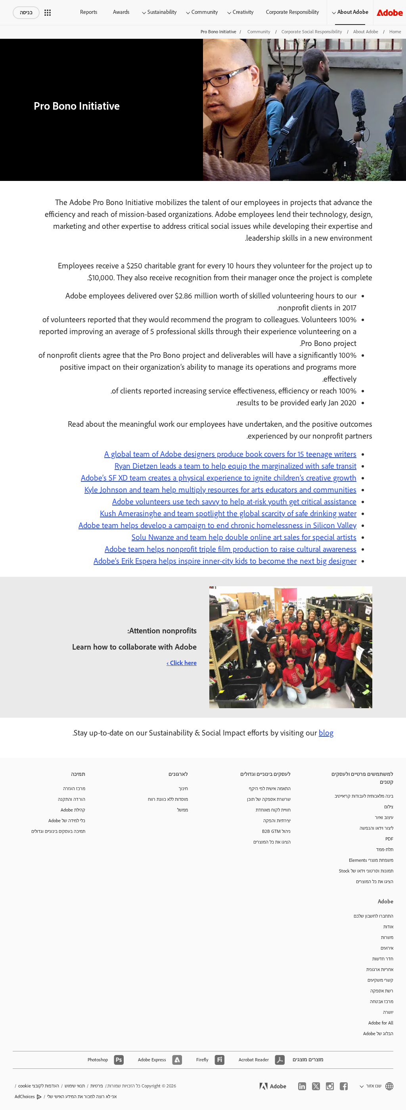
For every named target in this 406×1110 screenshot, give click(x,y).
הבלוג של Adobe (378, 1034)
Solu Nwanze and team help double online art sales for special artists (244, 537)
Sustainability (161, 12)
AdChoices (25, 1097)
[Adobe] (389, 12)
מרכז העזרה (74, 789)
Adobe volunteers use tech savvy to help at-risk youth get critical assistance (234, 502)
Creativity (243, 12)
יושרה (388, 1012)
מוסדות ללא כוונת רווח (168, 799)
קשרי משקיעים (380, 980)
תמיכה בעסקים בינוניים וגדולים (58, 831)
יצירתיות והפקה (277, 821)
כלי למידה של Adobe (66, 821)
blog (326, 733)
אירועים (387, 948)
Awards (121, 12)
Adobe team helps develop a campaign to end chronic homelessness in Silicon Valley (217, 525)
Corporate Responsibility (292, 12)
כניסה (26, 13)
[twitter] (316, 1086)
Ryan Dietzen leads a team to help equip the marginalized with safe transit (235, 466)
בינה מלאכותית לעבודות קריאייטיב (364, 796)
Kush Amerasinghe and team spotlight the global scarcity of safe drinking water (228, 514)
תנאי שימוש (75, 1086)
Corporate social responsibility (312, 32)
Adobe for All (380, 1023)
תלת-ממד (384, 850)
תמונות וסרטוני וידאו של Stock (366, 871)
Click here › (182, 663)
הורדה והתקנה (71, 799)
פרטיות (96, 1086)
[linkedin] (302, 1086)
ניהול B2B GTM (276, 831)
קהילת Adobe (73, 810)
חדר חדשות (382, 959)
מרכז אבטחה (381, 1002)
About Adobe (352, 12)
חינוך (183, 789)
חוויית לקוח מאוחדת (273, 810)
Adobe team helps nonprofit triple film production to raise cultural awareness (230, 549)
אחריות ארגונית (379, 970)
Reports (88, 12)
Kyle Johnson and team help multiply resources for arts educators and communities (220, 490)
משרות (387, 938)
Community (205, 12)
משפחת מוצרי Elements (371, 860)
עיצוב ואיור (384, 818)
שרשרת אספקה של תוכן (269, 799)
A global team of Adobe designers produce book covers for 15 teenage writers (230, 454)
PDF (389, 839)
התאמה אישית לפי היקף (270, 789)
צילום (388, 807)
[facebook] (344, 1086)
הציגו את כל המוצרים (374, 882)
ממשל (182, 810)
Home (395, 32)
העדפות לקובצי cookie (38, 1086)
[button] (47, 12)
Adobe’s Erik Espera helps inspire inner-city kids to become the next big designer (225, 561)
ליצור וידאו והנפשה (376, 828)
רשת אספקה (381, 991)
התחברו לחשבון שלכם (373, 916)
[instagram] (330, 1086)
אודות (388, 927)
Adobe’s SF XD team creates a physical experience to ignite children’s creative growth (218, 478)
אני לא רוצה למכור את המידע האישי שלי (82, 1097)
